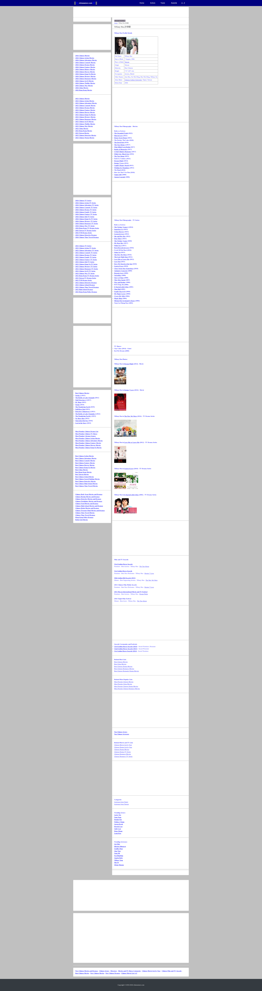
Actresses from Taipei (121, 802)
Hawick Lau (118, 826)
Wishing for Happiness (121, 168)
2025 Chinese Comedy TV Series (86, 253)
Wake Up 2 (118, 245)
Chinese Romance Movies (122, 754)
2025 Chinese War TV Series (85, 273)
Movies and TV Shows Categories (129, 971)
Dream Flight (118, 161)
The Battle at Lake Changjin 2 (85, 414)
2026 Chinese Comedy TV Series (86, 207)
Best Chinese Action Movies (84, 456)
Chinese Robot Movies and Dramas (87, 508)
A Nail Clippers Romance (122, 151)
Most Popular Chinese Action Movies (87, 438)
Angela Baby (118, 858)
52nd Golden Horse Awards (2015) (125, 649)
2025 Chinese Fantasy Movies (85, 110)
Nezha (77, 405)
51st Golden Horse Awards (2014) (125, 651)
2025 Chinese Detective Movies (85, 135)
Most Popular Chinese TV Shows (86, 434)
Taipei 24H (118, 174)
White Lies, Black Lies (121, 154)
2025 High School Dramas (84, 289)
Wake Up (117, 252)
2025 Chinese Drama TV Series (85, 255)
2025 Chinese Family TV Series (85, 257)
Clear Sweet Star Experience (123, 268)
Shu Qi (116, 862)
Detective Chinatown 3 (82, 411)
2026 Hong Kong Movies (83, 90)
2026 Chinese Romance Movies (85, 78)
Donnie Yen (118, 819)
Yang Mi (117, 853)
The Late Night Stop (121, 257)
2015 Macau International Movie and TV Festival (130, 592)
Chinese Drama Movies (121, 749)
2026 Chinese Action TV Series (85, 203)
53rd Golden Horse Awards (123, 564)
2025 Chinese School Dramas (85, 285)
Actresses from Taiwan (121, 804)
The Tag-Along (119, 156)
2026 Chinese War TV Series (85, 226)
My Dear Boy (118, 243)
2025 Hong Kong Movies (83, 131)
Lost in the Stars (80, 423)
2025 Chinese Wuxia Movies (84, 138)
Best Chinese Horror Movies (84, 465)
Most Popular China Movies (123, 684)
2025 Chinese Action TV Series (85, 248)
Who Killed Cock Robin (122, 147)
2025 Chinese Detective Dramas (86, 282)
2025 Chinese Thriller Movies (85, 124)
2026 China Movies (81, 88)
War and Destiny (119, 282)
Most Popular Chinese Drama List (86, 431)
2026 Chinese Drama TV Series (85, 210)
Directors (114, 971)
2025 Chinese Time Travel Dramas (87, 287)
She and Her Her (120, 236)
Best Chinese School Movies (84, 477)
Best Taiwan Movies (82, 474)
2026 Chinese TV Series (83, 200)
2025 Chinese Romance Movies (85, 119)
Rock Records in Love (121, 248)
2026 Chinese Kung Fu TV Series (86, 219)
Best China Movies (120, 664)
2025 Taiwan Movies (82, 133)
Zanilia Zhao (118, 849)
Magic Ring (118, 298)
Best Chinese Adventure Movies (85, 458)
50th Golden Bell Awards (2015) (125, 578)
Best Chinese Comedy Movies (85, 460)
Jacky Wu (117, 815)
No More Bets (80, 418)
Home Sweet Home (120, 138)
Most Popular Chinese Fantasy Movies (88, 443)
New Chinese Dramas (113, 973)
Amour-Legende (119, 177)
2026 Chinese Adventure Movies (86, 60)
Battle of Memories (120, 149)
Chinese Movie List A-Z (129, 973)
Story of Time (119, 278)
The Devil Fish (119, 142)
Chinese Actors (104, 971)
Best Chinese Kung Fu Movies (85, 467)
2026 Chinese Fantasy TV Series (86, 214)
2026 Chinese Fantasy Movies (85, 67)
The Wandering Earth (82, 407)
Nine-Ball (117, 289)
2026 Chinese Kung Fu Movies (85, 74)
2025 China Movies (81, 128)
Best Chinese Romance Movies (124, 669)
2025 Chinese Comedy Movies (85, 105)
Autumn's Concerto (120, 271)
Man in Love (118, 135)
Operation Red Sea (81, 421)
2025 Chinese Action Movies (84, 101)
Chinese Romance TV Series (123, 756)
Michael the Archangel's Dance (124, 301)
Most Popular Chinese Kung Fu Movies (88, 447)
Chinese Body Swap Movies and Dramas (88, 494)
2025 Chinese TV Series (83, 246)
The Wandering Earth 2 (83, 416)
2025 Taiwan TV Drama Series (85, 278)
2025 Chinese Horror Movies (85, 112)
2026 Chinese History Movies (85, 69)
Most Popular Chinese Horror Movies (88, 445)
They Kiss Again (119, 280)
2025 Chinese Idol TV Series (84, 262)
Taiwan (127, 62)
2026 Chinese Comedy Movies (85, 62)
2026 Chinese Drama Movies (85, 65)
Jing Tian (117, 851)
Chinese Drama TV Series (122, 752)
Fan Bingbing (118, 856)
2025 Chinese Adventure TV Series (87, 250)
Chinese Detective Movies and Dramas (88, 499)
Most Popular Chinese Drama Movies (126, 686)
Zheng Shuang (119, 865)
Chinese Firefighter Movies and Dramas (88, 501)
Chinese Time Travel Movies (84, 513)
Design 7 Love (119, 163)
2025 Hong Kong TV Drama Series (87, 276)
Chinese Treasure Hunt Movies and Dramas (90, 510)
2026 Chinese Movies (82, 55)
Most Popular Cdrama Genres (85, 436)
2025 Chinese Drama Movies (85, 108)
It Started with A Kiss (121, 287)
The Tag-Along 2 (119, 145)
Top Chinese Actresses (121, 734)
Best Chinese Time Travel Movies (86, 486)
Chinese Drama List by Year (123, 747)
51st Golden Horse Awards (123, 571)
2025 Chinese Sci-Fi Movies (84, 121)
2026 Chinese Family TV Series (85, 212)
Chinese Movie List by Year (123, 745)
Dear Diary (118, 238)
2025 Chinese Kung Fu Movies (85, 115)
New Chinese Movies (97, 973)
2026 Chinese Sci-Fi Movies (84, 81)
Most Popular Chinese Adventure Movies (89, 441)
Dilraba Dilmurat (120, 846)
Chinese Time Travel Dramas (85, 515)
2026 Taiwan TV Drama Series (85, 230)
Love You (117, 261)
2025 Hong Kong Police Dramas (86, 292)
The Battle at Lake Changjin (84, 398)
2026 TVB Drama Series (83, 233)
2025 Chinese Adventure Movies (86, 103)
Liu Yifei (117, 844)
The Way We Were (120, 255)
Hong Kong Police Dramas (84, 517)
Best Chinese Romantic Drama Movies (126, 671)
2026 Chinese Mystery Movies (85, 76)
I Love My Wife (119, 296)
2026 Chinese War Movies (84, 85)
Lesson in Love (119, 234)
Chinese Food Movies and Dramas (86, 503)
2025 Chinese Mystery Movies (85, 117)
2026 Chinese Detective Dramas (86, 235)
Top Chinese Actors (120, 732)
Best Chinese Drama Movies (123, 666)
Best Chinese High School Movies (86, 483)
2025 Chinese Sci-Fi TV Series (85, 271)
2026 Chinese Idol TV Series (84, 217)
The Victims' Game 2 (121, 227)
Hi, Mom (78, 402)
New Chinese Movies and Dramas (86, 971)
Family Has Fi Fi (119, 291)
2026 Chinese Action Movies (84, 58)
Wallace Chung (119, 822)
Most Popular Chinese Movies (123, 682)
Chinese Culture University (133, 80)
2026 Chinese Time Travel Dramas (87, 237)
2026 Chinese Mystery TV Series (86, 221)
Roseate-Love (118, 273)
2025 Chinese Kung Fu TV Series (86, 264)
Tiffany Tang (118, 860)
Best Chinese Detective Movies (85, 481)
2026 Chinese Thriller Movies (85, 83)
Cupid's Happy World (121, 165)
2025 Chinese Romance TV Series (86, 269)
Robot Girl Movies (81, 520)
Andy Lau (117, 829)
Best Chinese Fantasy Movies (85, 463)
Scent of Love (118, 266)
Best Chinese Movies (121, 662)
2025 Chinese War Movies (84, 126)
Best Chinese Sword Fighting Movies (87, 479)
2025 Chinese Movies (82, 98)
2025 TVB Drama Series (83, 280)
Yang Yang (117, 817)
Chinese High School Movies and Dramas (89, 506)
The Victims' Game (120, 241)
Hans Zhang (118, 831)
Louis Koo (117, 833)
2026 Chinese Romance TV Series (86, 223)
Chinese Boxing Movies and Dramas (87, 497)
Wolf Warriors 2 (80, 400)
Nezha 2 (78, 395)
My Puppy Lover (120, 294)
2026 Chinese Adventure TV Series (87, 205)
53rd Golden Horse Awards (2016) (125, 646)
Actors (115, 23)
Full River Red (80, 409)
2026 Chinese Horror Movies (85, 72)
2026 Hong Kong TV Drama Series (87, 228)
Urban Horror (119, 232)
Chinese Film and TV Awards (171, 971)
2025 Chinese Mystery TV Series (86, 266)
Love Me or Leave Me (121, 259)
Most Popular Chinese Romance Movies (127, 689)
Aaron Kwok (118, 824)
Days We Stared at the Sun (123, 264)
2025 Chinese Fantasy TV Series (86, 259)
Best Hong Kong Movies (83, 472)
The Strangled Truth (121, 133)
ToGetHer (117, 275)
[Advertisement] (123, 12)
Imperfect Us (118, 229)
